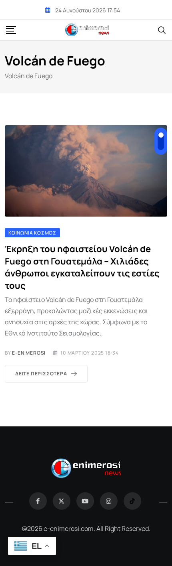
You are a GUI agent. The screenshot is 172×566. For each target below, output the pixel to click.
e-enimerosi (29, 352)
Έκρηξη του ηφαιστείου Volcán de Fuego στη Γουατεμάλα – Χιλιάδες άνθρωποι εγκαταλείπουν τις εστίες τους (82, 267)
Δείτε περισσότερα (41, 373)
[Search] (162, 29)
